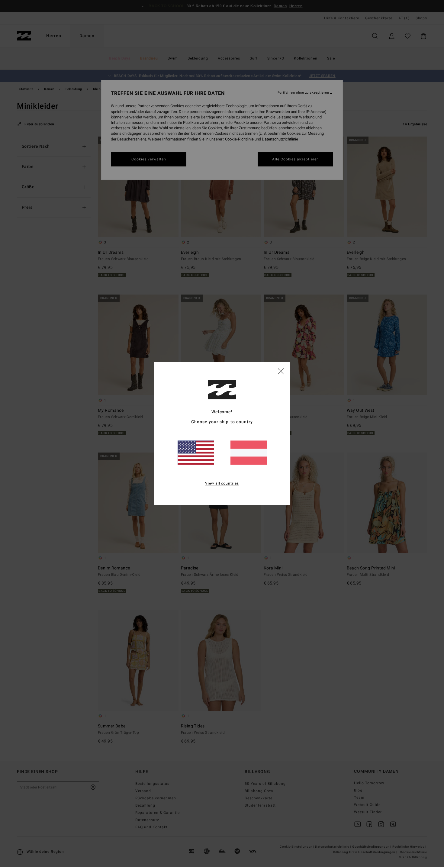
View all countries (222, 483)
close (281, 371)
